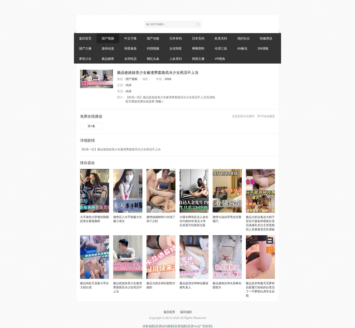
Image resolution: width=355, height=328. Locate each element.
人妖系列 (175, 58)
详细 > (159, 101)
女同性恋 (130, 58)
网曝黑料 (198, 48)
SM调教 (263, 48)
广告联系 (205, 326)
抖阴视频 (153, 48)
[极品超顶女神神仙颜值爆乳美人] (194, 257)
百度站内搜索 (164, 326)
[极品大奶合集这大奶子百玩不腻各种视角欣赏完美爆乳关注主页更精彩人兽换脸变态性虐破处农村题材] (260, 191)
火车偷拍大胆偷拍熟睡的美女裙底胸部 (94, 219)
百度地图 (180, 326)
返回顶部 (186, 312)
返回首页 (85, 38)
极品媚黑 (108, 58)
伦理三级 (221, 48)
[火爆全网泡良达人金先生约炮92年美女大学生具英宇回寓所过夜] (194, 191)
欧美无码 (221, 38)
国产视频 (108, 38)
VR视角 (220, 58)
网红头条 (153, 58)
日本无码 (198, 38)
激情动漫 (108, 48)
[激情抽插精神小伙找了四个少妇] (160, 191)
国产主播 (85, 48)
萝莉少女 (85, 58)
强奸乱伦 (243, 38)
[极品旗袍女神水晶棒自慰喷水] (227, 257)
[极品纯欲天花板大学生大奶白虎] (94, 257)
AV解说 (242, 48)
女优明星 (175, 48)
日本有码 (175, 38)
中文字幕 (130, 38)
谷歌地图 (148, 326)
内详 (128, 85)
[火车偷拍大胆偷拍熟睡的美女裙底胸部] (94, 191)
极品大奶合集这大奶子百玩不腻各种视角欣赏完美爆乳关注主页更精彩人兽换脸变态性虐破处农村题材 (260, 225)
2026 (168, 79)
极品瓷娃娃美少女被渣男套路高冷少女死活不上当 (127, 287)
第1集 (91, 126)
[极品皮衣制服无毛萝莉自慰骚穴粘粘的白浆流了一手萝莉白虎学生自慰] (260, 257)
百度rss (193, 326)
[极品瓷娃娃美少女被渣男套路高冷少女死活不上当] (96, 79)
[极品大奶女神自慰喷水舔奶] (160, 257)
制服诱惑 (266, 38)
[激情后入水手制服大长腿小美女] (127, 191)
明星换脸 (130, 48)
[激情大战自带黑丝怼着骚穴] (227, 191)
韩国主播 (198, 58)
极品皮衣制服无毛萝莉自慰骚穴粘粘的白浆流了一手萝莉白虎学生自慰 (260, 289)
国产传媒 (153, 38)
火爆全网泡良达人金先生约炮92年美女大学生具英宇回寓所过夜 (194, 221)
